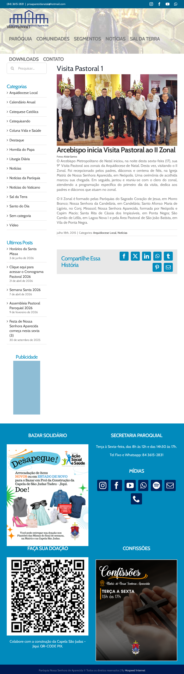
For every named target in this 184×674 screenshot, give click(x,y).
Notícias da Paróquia (24, 178)
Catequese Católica (23, 112)
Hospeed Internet (135, 670)
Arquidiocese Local (104, 232)
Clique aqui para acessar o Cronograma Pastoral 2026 (26, 272)
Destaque (16, 140)
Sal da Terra (18, 197)
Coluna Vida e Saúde (25, 130)
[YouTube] (130, 485)
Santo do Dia (19, 206)
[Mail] (170, 485)
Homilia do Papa (22, 149)
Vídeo (13, 225)
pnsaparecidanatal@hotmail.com (46, 4)
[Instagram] (102, 485)
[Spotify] (156, 485)
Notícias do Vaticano (24, 187)
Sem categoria (20, 216)
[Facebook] (116, 485)
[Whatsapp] (143, 485)
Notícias (122, 232)
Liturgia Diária (19, 159)
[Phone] (136, 498)
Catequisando (19, 121)
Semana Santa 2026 (25, 290)
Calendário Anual (22, 102)
